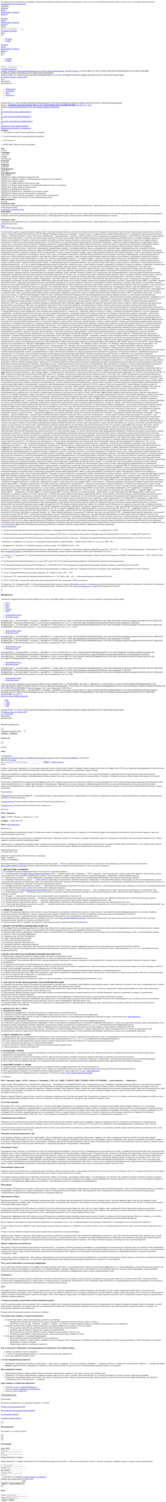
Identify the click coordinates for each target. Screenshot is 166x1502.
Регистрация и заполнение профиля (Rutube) (18, 1411)
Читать (13, 228)
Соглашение (5, 758)
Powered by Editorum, (70, 758)
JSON (7, 704)
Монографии (6, 12)
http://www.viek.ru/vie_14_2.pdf (85, 586)
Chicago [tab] (8, 609)
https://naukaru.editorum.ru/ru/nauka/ (14, 866)
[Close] (2, 590)
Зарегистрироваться (17, 1483)
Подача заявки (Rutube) (10, 1414)
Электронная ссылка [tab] (13, 615)
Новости (4, 14)
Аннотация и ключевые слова (12, 209)
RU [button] (2, 35)
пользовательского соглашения (34, 1477)
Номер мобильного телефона (12, 1457)
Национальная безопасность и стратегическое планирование (40, 71)
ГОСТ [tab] (7, 603)
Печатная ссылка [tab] (12, 617)
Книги (3, 10)
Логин (3, 1495)
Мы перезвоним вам (9, 1395)
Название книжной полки (11, 731)
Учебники (15, 12)
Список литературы (8, 526)
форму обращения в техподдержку (27, 1389)
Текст (7, 93)
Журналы (4, 8)
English (8, 41)
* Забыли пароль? (57, 762)
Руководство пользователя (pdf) (13, 1407)
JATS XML (9, 714)
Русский (8, 39)
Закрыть (4, 733)
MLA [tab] (7, 605)
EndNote (10, 696)
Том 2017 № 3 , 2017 (84, 105)
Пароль (4, 1497)
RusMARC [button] (24, 696)
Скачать (20, 228)
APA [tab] (7, 607)
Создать (13, 760)
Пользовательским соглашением (13, 4)
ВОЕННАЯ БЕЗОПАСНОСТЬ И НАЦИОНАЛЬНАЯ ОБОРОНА (34, 107)
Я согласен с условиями (12, 1477)
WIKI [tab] (7, 611)
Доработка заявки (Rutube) (11, 1418)
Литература (9, 95)
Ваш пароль (5, 1470)
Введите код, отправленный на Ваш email (17, 1479)
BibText (4, 696)
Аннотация (9, 91)
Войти (46, 762)
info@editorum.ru (13, 825)
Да (2, 1437)
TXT (7, 706)
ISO (6, 700)
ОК (24, 1481)
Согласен (5, 6)
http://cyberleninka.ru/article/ (11, 551)
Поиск (3, 27)
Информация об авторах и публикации (16, 128)
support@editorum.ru (28, 1387)
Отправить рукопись (9, 31)
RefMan (17, 696)
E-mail (3, 1468)
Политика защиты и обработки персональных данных (32, 758)
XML (7, 702)
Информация (10, 89)
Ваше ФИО (5, 1448)
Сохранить (13, 733)
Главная (4, 71)
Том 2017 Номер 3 (72, 71)
